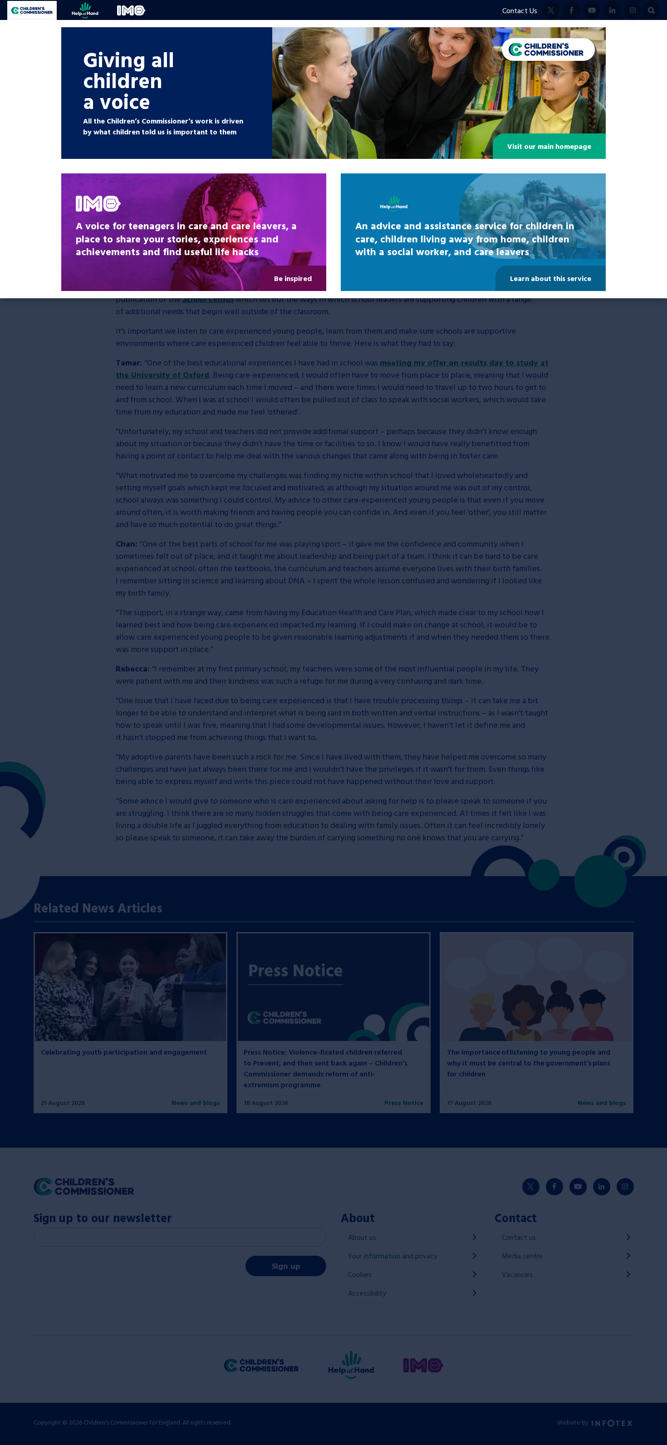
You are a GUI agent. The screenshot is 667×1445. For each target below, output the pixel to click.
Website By (573, 1422)
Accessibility (367, 1292)
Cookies (360, 1274)
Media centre (522, 1255)
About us (362, 1237)
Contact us (519, 1237)
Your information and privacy (392, 1255)
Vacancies (517, 1274)
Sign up (286, 1266)
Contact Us (519, 10)
